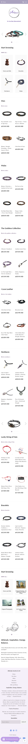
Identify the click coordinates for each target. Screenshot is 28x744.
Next (26, 34)
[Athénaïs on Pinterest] (13, 730)
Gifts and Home (14, 684)
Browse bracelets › (5, 510)
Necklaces (14, 682)
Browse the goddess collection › (9, 233)
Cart (25, 2)
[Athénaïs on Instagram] (16, 730)
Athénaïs (14, 734)
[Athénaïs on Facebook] (11, 730)
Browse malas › (5, 170)
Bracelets (14, 680)
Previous (2, 34)
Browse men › (4, 106)
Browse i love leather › (6, 294)
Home (14, 673)
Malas (14, 678)
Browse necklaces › (5, 357)
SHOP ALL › (4, 52)
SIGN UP (24, 721)
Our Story (14, 675)
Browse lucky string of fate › (8, 442)
